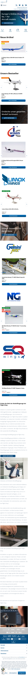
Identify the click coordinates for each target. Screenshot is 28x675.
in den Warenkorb (13, 100)
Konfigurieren (22, 673)
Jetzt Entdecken (9, 118)
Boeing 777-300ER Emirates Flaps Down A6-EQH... (13, 278)
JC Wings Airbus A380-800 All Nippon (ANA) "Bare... (13, 161)
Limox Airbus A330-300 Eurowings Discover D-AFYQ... (13, 210)
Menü (4, 5)
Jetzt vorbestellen (13, 64)
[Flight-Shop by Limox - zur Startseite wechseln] (4, 2)
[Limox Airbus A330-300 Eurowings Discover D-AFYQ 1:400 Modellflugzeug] (14, 198)
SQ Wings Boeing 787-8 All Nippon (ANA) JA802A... (12, 389)
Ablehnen (5, 673)
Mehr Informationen (15, 669)
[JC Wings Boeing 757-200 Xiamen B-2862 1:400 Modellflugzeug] (14, 48)
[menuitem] (3, 5)
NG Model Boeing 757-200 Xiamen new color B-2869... (14, 326)
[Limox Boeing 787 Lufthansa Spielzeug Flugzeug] (14, 84)
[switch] (3, 673)
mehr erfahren (8, 456)
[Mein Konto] (22, 5)
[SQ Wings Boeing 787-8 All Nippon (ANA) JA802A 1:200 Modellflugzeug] (14, 377)
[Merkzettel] (19, 5)
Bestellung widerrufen (22, 7)
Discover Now (8, 23)
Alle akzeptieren (13, 673)
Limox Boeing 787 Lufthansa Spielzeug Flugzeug (12, 94)
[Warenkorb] (26, 5)
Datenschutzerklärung (23, 9)
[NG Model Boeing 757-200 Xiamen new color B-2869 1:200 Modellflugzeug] (14, 315)
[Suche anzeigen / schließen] (16, 5)
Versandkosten (22, 657)
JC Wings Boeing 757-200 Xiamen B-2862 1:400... (14, 57)
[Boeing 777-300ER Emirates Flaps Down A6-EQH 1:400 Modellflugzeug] (14, 266)
